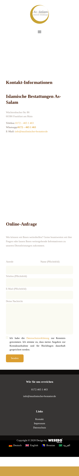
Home (32, 56)
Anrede (10, 261)
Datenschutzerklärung (37, 338)
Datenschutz (39, 427)
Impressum (39, 423)
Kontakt (39, 419)
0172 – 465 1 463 (24, 123)
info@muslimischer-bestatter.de (39, 396)
